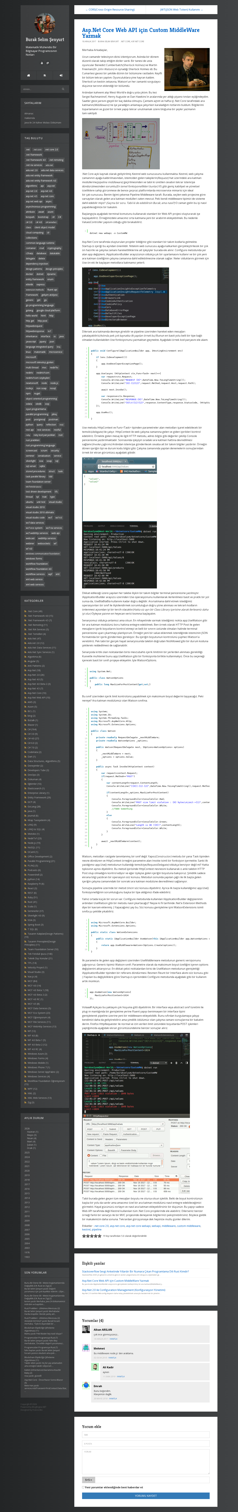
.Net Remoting (38, 624)
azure (50, 211)
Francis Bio (38, 1410)
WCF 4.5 (34, 1003)
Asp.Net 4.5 (35, 688)
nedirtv (29, 372)
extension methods (35, 289)
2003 (27, 1247)
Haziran (31, 1131)
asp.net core (47, 196)
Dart (32, 756)
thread (29, 496)
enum (50, 279)
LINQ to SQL (36, 829)
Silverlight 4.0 (36, 915)
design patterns (34, 268)
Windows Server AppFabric (43, 1071)
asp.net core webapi (138, 1226)
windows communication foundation (43, 553)
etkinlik (29, 284)
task (60, 471)
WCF (32, 981)
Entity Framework (39, 797)
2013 (27, 1202)
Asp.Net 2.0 (36, 674)
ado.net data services (52, 170)
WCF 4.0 (34, 985)
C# (59, 216)
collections (31, 237)
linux (28, 351)
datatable (55, 253)
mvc (44, 367)
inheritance (31, 336)
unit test (41, 501)
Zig (31, 1102)
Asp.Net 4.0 (35, 679)
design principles (54, 268)
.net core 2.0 (51, 149)
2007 (27, 1229)
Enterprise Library (38, 792)
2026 (31, 1138)
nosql (53, 388)
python (29, 424)
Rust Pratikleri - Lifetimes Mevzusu (40, 1308)
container (31, 248)
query (40, 424)
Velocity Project (37, 967)
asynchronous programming (41, 206)
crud (41, 248)
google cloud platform (48, 310)
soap (49, 460)
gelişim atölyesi (49, 294)
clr (48, 232)
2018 (27, 1179)
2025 (27, 1152)
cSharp (29, 253)
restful (57, 429)
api (42, 185)
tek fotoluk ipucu (33, 486)
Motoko (34, 833)
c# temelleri (51, 222)
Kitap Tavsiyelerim (39, 820)
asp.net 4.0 (46, 191)
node (44, 383)
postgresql (39, 419)
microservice (55, 351)
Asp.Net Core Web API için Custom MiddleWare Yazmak (141, 32)
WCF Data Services (39, 1008)
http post (42, 320)
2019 (27, 1175)
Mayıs (30, 1135)
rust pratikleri (33, 440)
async (49, 201)
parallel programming (37, 414)
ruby (28, 435)
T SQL (33, 929)
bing (31, 715)
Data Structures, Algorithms (44, 761)
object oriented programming (41, 398)
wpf (50, 574)
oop (47, 403)
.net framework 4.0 (36, 159)
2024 (27, 1157)
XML (32, 1093)
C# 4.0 (33, 738)
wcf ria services (54, 527)
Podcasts (34, 870)
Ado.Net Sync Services (41, 652)
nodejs (29, 388)
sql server (31, 466)
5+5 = (88, 1480)
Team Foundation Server (43, 949)
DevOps (34, 774)
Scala (32, 906)
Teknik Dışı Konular (40, 958)
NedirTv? (35, 838)
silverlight (31, 460)
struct (52, 471)
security (55, 450)
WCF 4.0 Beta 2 (37, 994)
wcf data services (35, 522)
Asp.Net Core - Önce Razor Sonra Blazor (43, 1380)
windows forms (34, 558)
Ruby (33, 897)
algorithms (31, 185)
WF (32, 1031)
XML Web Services (40, 1097)
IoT (49, 331)
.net (28, 149)
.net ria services (34, 165)
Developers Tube (38, 770)
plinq (54, 414)
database (41, 253)
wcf (50, 517)
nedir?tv (54, 367)
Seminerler (36, 911)
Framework (32, 294)
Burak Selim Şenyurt (45, 39)
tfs (56, 491)
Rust (32, 901)
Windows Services (39, 1076)
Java (31, 811)
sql (56, 460)
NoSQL (34, 847)
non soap (41, 388)
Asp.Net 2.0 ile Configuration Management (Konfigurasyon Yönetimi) (123, 1290)
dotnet (40, 274)
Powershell (35, 874)
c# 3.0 (29, 222)
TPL (32, 962)
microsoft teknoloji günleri (39, 362)
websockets (44, 543)
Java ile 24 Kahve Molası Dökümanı (42, 122)
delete (42, 258)
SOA (32, 920)
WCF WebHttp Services (42, 1026)
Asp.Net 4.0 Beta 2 (39, 683)
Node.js (34, 842)
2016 (27, 1188)
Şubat (30, 1144)
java (61, 336)
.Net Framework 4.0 (40, 615)
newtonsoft (32, 383)
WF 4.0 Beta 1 (37, 1040)
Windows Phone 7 (39, 1067)
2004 (27, 1243)
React (32, 888)
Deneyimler (35, 765)
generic (30, 300)
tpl (37, 496)
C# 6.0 (33, 742)
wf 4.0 (29, 548)
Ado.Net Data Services (42, 647)
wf (55, 543)
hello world (31, 315)
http (51, 315)
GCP (32, 802)
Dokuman (34, 779)
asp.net (51, 185)
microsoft (31, 357)
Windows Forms (38, 1058)
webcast (30, 538)
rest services (43, 429)
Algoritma (34, 656)
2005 (27, 1238)
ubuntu (29, 501)
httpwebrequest (34, 325)
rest (61, 424)
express (41, 284)
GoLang (34, 806)
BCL (31, 711)
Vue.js (32, 976)
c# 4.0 (39, 222)
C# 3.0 (33, 733)
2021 (27, 1166)
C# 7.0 (33, 747)
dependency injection (37, 263)
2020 (27, 1170)
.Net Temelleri (37, 633)
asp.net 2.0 (31, 191)
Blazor (33, 724)
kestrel (86, 1229)
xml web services (35, 584)
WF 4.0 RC (35, 1049)
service (57, 455)
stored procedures (35, 471)
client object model (45, 227)
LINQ (32, 824)
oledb (38, 403)
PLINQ (33, 865)
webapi (156, 1226)
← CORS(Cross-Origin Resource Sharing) (110, 9)
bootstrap (43, 216)
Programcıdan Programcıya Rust (39, 1337)
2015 (27, 1193)
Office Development (40, 856)
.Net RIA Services (38, 629)
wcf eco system (34, 527)
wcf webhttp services (37, 533)
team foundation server (38, 481)
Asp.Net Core (37, 693)
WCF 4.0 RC (35, 999)
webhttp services (47, 538)
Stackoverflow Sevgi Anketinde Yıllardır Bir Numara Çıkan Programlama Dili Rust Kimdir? (135, 1271)
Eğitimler (34, 783)
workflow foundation (37, 563)
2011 (27, 1211)
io (55, 336)
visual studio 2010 (35, 507)
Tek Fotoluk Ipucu (40, 953)
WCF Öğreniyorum (39, 1017)
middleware (169, 1226)
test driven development (38, 491)
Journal (33, 815)
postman (53, 419)
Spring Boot (36, 924)
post (28, 419)
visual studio (55, 501)
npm (28, 393)
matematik (39, 351)
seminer (30, 455)
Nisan (30, 1138)
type (52, 496)
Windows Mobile (38, 1062)
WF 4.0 (33, 1035)
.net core (37, 149)
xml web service (34, 579)
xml (57, 574)
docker (29, 274)
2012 (27, 1207)
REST (32, 892)
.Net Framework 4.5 (40, 620)
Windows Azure (37, 1053)
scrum (44, 450)
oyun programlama (36, 409)
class (28, 227)
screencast (31, 450)
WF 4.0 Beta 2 (37, 1044)
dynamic (51, 274)
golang (29, 310)
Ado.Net (34, 638)
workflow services (35, 574)
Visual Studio (36, 972)
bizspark (30, 216)
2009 (27, 1220)
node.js (54, 383)
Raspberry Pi (36, 883)
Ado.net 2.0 (36, 643)
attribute (30, 211)
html (43, 315)
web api (55, 533)
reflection (51, 424)
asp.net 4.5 (31, 196)
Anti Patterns (36, 665)
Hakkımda (29, 118)
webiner (30, 543)
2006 (27, 1234)
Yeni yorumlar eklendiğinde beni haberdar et (113, 1487)
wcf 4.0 (59, 517)
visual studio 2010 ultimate (40, 512)
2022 (27, 1161)
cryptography (54, 248)
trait (44, 496)
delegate (30, 258)
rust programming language (40, 445)
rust (61, 434)
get (38, 300)
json (52, 341)
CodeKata (34, 752)
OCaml (33, 851)
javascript (31, 341)
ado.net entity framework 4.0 (41, 180)
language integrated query (39, 346)
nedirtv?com (43, 372)
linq (58, 346)
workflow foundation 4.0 (38, 568)
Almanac (29, 113)
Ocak (29, 1147)
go (45, 300)
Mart (29, 1141)
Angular (33, 661)
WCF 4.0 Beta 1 (38, 990)
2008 (27, 1225)
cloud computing (34, 232)
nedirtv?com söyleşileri (38, 377)
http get (30, 320)
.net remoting (56, 159)
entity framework (35, 279)
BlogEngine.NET (39, 1407)
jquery (43, 341)
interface (45, 336)
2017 (27, 1184)
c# (53, 216)
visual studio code (35, 517)
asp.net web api (34, 201)
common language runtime (40, 242)
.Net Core (35, 611)
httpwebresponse (35, 331)
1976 (27, 1252)
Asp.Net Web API (39, 697)
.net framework (34, 154)
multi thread (32, 367)
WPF (32, 1088)
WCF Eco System (39, 1012)
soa (41, 460)
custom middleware (188, 1226)
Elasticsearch (36, 788)
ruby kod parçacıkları (44, 434)
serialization (44, 455)
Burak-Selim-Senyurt (108, 41)
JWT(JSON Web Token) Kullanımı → (181, 9)
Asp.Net (34, 670)
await (41, 211)
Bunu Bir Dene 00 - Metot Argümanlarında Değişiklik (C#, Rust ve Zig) (44, 1284)
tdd (50, 476)
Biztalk (33, 720)
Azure (32, 706)
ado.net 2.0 (32, 170)
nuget (37, 393)
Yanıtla (113, 1338)
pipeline (97, 1229)
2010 (27, 1216)
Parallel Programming (41, 861)
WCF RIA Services (39, 1021)
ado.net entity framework (39, 175)
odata (29, 403)
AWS (32, 702)
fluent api (52, 289)
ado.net (49, 165)
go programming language (40, 305)
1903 (27, 1256)
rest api (30, 429)
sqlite (42, 466)
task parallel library (35, 476)
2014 (27, 1197)
